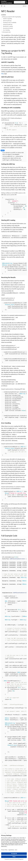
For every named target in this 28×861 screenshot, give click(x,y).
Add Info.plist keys (7, 20)
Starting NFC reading (8, 26)
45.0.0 (24, 6)
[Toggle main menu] (26, 2)
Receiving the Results (8, 28)
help (2, 73)
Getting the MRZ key (7, 24)
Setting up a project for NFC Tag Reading (11, 16)
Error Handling (6, 30)
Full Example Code (6, 32)
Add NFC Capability (7, 18)
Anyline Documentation (6, 2)
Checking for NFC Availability (9, 22)
